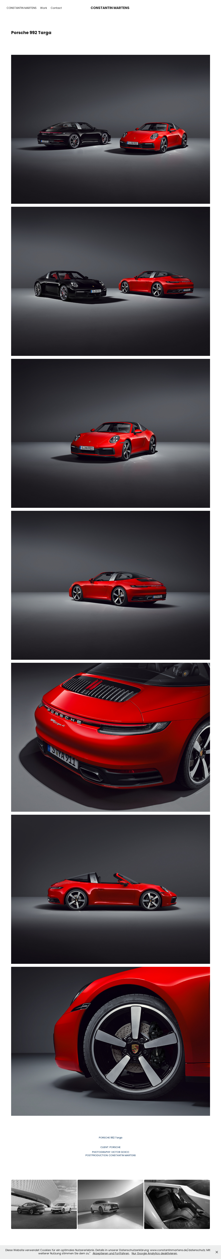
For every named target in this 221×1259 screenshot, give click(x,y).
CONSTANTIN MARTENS (22, 8)
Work (43, 8)
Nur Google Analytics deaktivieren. (154, 1253)
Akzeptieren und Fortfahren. (111, 1253)
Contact (56, 8)
